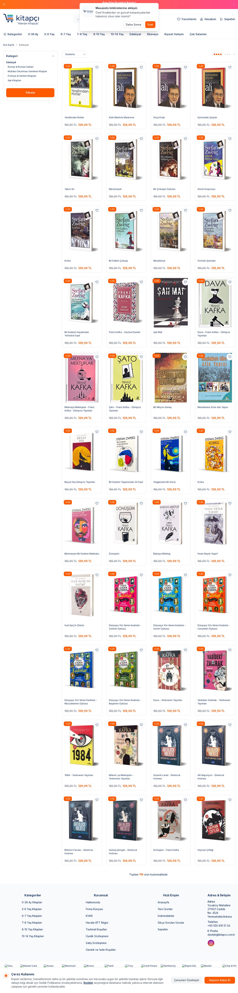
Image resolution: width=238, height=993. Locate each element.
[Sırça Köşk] (171, 88)
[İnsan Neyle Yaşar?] (215, 524)
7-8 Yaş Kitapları (32, 922)
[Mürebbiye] (171, 231)
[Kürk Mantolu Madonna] (126, 88)
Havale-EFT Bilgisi (97, 922)
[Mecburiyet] (126, 159)
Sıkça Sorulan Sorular (171, 922)
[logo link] (25, 19)
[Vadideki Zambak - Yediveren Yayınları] (215, 670)
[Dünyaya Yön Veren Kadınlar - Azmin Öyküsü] (171, 595)
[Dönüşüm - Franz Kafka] (171, 820)
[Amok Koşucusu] (215, 159)
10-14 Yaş (117, 34)
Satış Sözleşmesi (96, 942)
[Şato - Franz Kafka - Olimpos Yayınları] (126, 377)
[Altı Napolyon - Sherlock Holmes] (215, 745)
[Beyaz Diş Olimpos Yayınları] (82, 452)
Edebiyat (135, 34)
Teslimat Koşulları (96, 929)
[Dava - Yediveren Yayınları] (171, 670)
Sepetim (163, 929)
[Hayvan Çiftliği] (215, 820)
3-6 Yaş (49, 34)
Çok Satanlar (198, 34)
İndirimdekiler (166, 915)
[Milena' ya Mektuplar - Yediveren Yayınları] (126, 745)
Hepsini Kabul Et (219, 980)
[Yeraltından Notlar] (82, 88)
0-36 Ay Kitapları (32, 902)
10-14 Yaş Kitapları (33, 936)
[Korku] (82, 231)
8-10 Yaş (99, 34)
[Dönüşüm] (126, 524)
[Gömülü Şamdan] (215, 231)
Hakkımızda (93, 902)
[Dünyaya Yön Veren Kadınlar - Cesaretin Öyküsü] (215, 595)
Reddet (88, 982)
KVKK (89, 915)
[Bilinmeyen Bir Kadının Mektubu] (82, 524)
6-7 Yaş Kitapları (32, 915)
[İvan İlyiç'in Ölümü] (82, 595)
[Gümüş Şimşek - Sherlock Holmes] (126, 820)
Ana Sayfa (8, 44)
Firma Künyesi (94, 909)
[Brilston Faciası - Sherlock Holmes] (82, 820)
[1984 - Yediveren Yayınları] (82, 745)
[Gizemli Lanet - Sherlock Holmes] (171, 745)
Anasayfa (163, 902)
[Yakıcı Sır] (82, 159)
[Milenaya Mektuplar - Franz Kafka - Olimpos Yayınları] (82, 377)
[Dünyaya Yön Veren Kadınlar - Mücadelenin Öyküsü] (82, 670)
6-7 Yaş (66, 34)
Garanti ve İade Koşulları (101, 949)
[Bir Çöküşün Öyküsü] (171, 159)
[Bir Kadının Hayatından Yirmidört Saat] (82, 302)
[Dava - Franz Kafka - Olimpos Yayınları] (215, 302)
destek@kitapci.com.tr (221, 934)
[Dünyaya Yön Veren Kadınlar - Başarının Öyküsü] (126, 670)
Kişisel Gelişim (174, 34)
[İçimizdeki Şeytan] (215, 88)
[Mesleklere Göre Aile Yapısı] (215, 377)
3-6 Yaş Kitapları (32, 909)
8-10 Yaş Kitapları (32, 929)
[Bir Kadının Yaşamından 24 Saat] (126, 452)
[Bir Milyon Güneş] (171, 377)
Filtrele (30, 92)
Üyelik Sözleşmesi (97, 936)
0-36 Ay (33, 34)
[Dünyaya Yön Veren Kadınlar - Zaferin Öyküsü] (126, 595)
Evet (150, 24)
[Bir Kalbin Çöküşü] (126, 231)
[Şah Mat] (171, 302)
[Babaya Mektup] (171, 524)
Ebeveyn (152, 34)
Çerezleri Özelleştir (186, 980)
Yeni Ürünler (165, 909)
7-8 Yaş (82, 34)
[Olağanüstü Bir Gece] (171, 452)
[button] (234, 4)
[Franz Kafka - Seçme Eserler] (126, 302)
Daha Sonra (133, 24)
